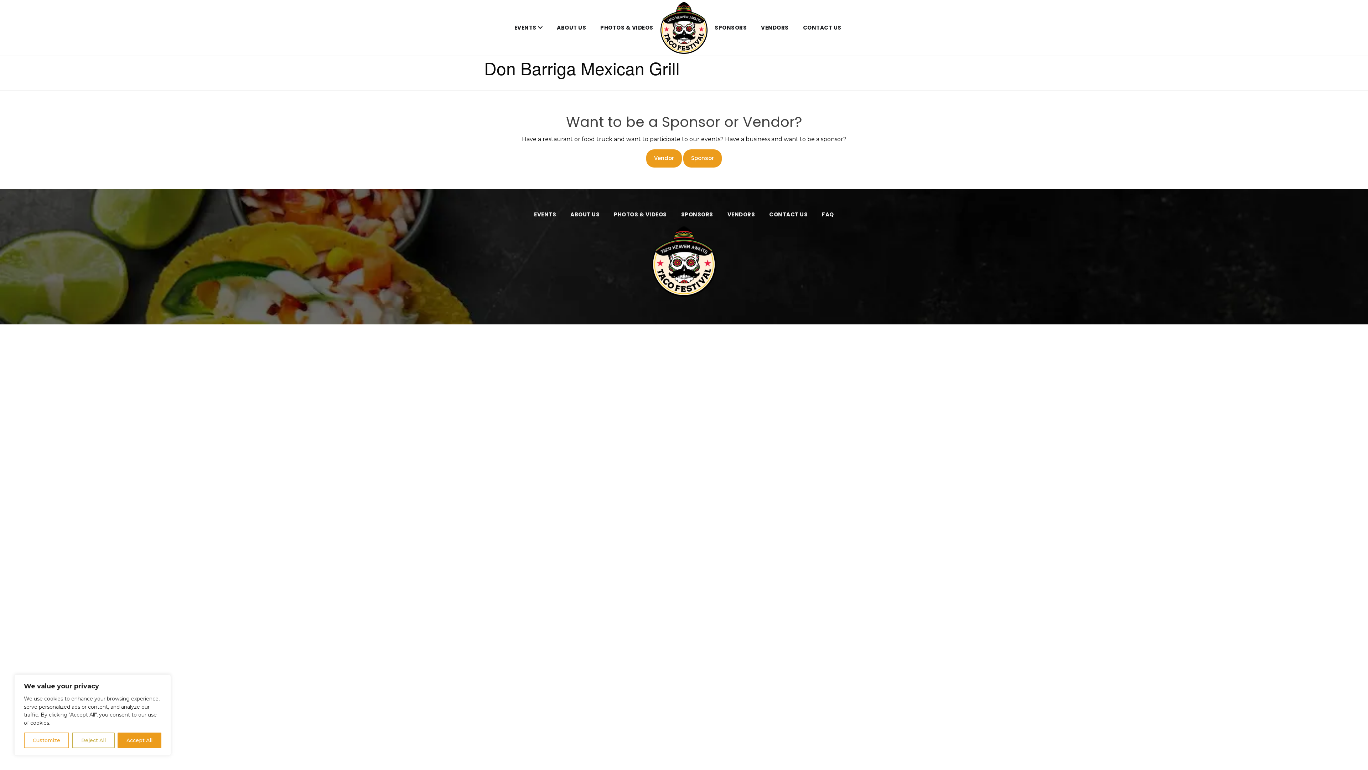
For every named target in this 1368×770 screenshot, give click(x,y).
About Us (571, 27)
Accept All (139, 740)
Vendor (664, 158)
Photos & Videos (626, 27)
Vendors (775, 27)
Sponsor (702, 158)
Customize (46, 740)
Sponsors (731, 27)
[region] (92, 715)
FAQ (828, 214)
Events (525, 27)
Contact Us (822, 27)
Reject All (93, 740)
